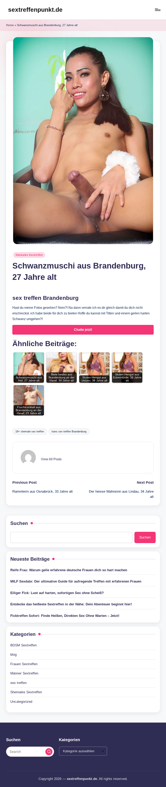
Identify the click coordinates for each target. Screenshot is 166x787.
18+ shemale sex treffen (29, 431)
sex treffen (18, 683)
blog (13, 654)
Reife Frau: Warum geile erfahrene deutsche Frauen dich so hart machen (68, 570)
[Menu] (157, 9)
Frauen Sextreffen (23, 664)
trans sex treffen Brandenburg (69, 431)
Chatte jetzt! (83, 329)
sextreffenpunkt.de (35, 9)
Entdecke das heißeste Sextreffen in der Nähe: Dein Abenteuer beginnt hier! (71, 604)
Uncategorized (21, 702)
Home (10, 25)
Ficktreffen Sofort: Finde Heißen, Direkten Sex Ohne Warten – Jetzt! (64, 616)
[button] (51, 459)
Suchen (19, 523)
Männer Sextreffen (24, 673)
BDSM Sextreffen (23, 645)
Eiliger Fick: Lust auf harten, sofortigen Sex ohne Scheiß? (57, 593)
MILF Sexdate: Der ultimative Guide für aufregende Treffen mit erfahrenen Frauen (75, 581)
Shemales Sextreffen (29, 255)
